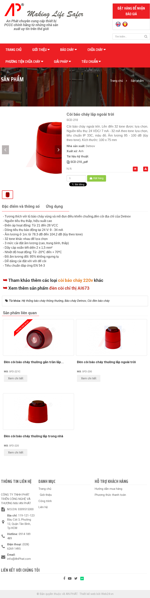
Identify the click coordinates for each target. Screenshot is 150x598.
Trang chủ (13, 49)
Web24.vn (107, 594)
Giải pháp (61, 61)
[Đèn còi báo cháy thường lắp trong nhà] (38, 411)
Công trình (45, 501)
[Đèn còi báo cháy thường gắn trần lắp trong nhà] (38, 337)
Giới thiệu (39, 49)
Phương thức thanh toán (110, 495)
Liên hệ (43, 507)
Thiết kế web (87, 594)
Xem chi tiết (15, 378)
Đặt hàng (98, 178)
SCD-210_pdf (79, 162)
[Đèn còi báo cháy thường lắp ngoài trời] (111, 337)
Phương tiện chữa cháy (23, 61)
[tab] (21, 206)
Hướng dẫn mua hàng (108, 489)
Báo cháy (67, 49)
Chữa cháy (96, 49)
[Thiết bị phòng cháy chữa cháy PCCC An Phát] (44, 10)
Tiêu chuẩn (90, 61)
